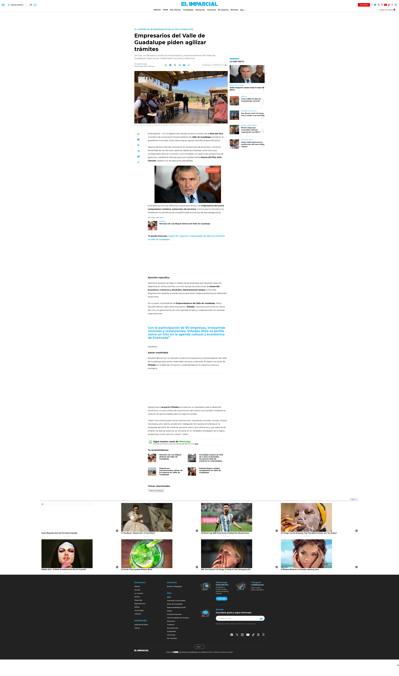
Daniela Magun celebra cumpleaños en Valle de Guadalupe (210, 470)
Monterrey (200, 10)
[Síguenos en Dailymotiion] (263, 634)
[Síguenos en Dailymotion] (395, 4)
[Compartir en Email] (184, 65)
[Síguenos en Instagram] (382, 4)
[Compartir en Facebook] (170, 65)
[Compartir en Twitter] (174, 65)
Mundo (137, 590)
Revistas (234, 10)
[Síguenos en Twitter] (378, 4)
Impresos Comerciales (176, 601)
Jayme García (142, 64)
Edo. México (175, 10)
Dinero (137, 597)
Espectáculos (139, 604)
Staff (169, 597)
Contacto (170, 625)
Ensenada (158, 29)
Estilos (137, 607)
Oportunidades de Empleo (178, 618)
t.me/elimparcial (257, 585)
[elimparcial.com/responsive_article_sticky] (397, 665)
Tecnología (139, 610)
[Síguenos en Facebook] (375, 4)
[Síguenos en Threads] (392, 4)
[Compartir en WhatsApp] (165, 65)
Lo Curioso (138, 593)
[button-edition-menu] (378, 9)
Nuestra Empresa (174, 614)
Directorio (171, 621)
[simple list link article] (247, 75)
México (137, 586)
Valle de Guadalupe (180, 29)
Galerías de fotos (141, 625)
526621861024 (222, 585)
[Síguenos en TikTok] (389, 4)
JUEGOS (157, 10)
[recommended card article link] (152, 225)
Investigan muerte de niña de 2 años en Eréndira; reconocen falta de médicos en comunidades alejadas (211, 459)
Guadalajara (188, 10)
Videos (137, 628)
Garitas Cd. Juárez (386, 10)
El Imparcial (142, 29)
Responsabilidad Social (176, 607)
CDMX (165, 10)
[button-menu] (3, 4)
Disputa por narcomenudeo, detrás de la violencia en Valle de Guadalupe (171, 471)
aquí (196, 444)
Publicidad (171, 631)
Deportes (138, 600)
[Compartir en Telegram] (179, 65)
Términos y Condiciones (246, 624)
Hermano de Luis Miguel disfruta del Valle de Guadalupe (170, 457)
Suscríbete (364, 5)
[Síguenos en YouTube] (385, 4)
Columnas (211, 10)
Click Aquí (221, 599)
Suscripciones (172, 628)
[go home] (141, 650)
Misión (169, 611)
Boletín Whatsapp (174, 586)
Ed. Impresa (223, 10)
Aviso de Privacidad (175, 604)
